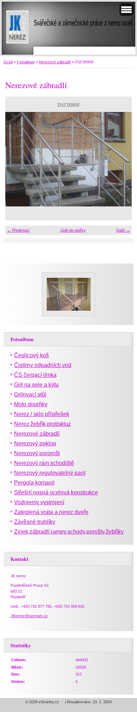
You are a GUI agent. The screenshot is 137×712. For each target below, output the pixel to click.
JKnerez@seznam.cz (29, 616)
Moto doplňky (30, 404)
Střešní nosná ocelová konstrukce (56, 492)
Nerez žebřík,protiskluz (42, 424)
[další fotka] (120, 159)
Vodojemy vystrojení (39, 502)
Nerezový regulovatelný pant (49, 473)
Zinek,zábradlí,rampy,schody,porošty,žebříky (69, 532)
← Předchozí (18, 230)
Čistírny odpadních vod (42, 365)
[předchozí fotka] (17, 159)
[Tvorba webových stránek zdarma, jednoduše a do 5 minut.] (62, 702)
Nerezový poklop (35, 443)
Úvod (8, 62)
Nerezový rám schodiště (44, 463)
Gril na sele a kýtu (36, 385)
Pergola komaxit (34, 483)
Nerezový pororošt (37, 453)
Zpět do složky (73, 230)
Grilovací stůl (30, 394)
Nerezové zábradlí (55, 62)
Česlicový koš (31, 355)
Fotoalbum (26, 62)
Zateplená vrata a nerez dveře (51, 512)
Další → (123, 230)
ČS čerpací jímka (35, 375)
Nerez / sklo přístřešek (41, 414)
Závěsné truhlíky (34, 522)
